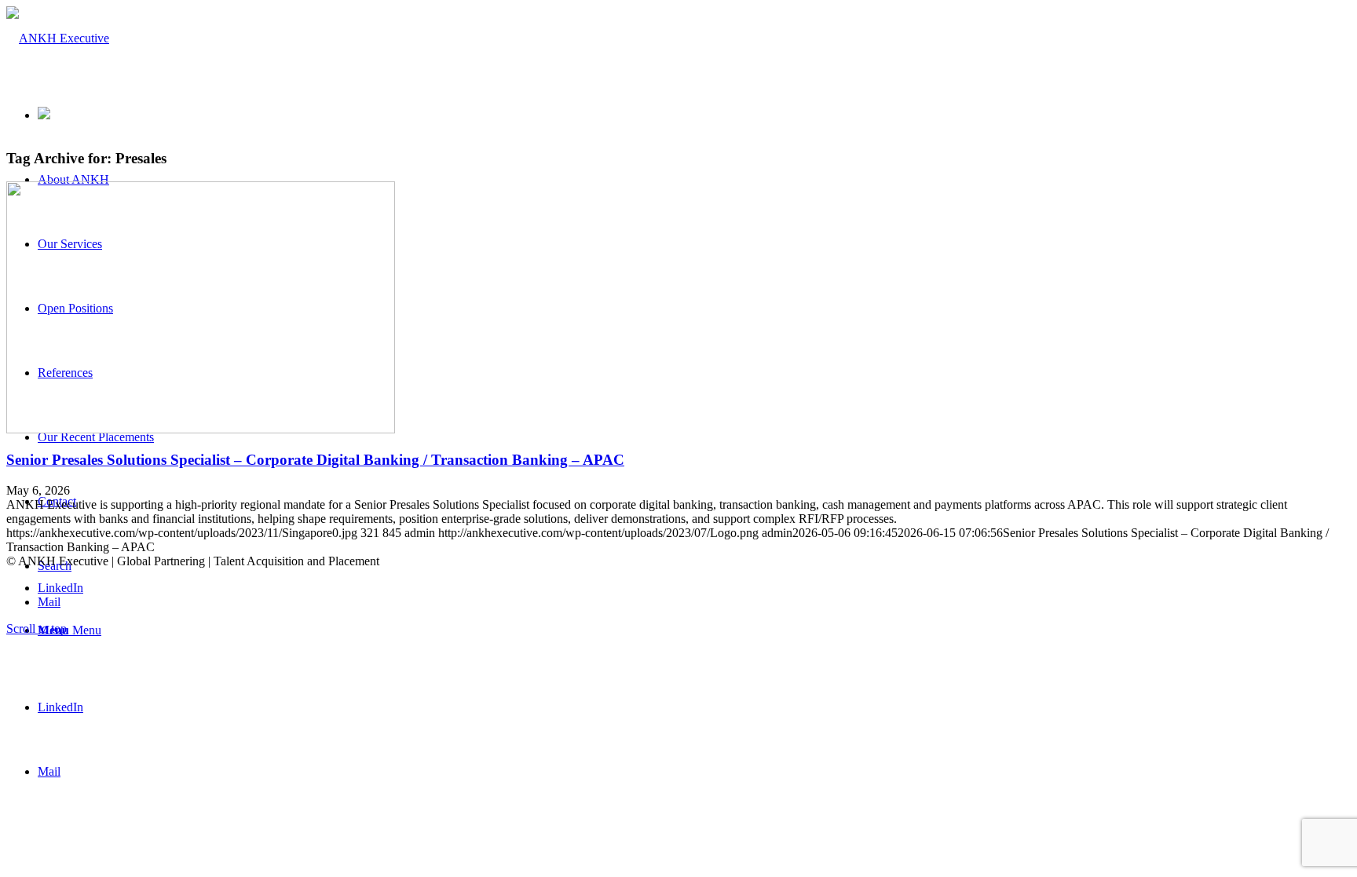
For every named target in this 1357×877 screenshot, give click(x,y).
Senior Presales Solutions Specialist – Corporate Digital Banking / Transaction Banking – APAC (315, 459)
